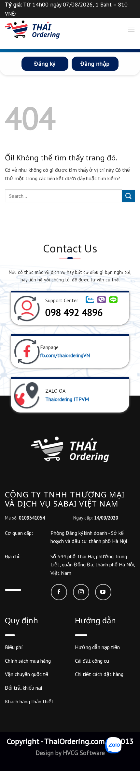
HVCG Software (83, 753)
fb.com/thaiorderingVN (65, 355)
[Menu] (131, 30)
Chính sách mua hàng (28, 660)
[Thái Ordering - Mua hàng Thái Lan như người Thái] (32, 29)
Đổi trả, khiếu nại (23, 687)
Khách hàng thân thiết (29, 701)
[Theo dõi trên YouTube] (103, 592)
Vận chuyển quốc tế (26, 674)
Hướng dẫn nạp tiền (97, 647)
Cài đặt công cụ (92, 660)
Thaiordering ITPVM (67, 399)
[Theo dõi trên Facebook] (59, 592)
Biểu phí (14, 647)
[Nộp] (128, 196)
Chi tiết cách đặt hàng (99, 674)
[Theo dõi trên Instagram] (81, 592)
